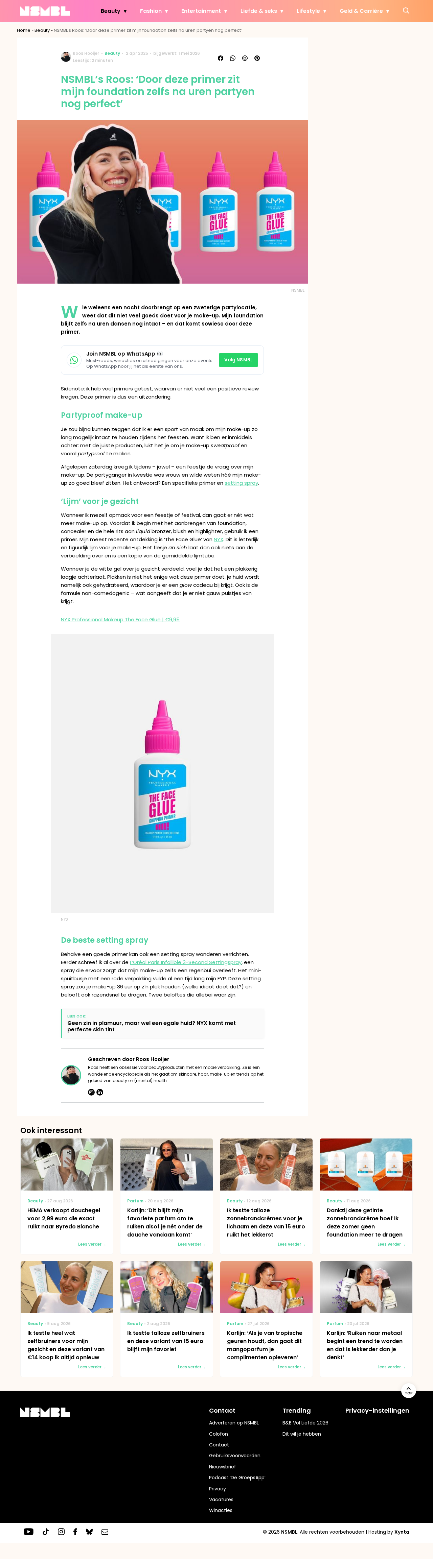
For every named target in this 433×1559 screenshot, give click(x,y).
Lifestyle (308, 11)
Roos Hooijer (86, 53)
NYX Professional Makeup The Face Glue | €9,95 (120, 619)
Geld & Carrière (361, 11)
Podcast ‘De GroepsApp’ (237, 1477)
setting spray (241, 482)
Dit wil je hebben (301, 1434)
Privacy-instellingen (377, 1410)
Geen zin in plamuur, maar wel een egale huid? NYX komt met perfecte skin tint (151, 1026)
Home (23, 30)
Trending (296, 1410)
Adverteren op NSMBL (234, 1422)
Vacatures (221, 1499)
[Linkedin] (99, 1092)
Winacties (220, 1510)
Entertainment (201, 11)
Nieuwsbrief (222, 1466)
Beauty (110, 11)
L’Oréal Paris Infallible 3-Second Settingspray (186, 962)
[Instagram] (91, 1092)
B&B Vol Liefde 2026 (305, 1422)
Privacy (217, 1488)
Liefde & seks (259, 11)
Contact (219, 1444)
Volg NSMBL (238, 360)
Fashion (151, 11)
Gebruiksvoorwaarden (234, 1455)
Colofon (218, 1434)
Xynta (401, 1532)
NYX (218, 539)
